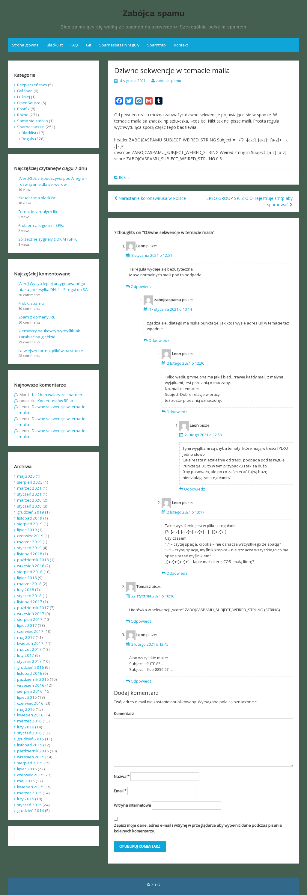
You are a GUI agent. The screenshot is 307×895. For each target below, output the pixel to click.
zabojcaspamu (168, 80)
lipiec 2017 (27, 625)
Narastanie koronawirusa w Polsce (152, 198)
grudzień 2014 (30, 810)
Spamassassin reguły (119, 45)
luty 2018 (25, 589)
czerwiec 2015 (30, 775)
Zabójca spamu (153, 13)
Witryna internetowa (132, 805)
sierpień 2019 (30, 523)
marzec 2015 (29, 793)
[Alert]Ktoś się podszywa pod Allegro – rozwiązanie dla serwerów (52, 181)
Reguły (28, 138)
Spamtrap (156, 45)
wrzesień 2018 (30, 565)
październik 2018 (33, 559)
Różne (124, 177)
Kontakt (181, 45)
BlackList (55, 45)
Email (120, 790)
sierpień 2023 (30, 482)
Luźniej (23, 96)
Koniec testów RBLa (55, 400)
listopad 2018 (29, 553)
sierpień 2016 (30, 691)
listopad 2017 (29, 601)
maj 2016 (26, 709)
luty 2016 (25, 727)
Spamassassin (31, 126)
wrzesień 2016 (30, 685)
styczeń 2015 (29, 805)
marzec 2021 (29, 488)
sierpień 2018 (30, 571)
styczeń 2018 (29, 595)
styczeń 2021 (29, 494)
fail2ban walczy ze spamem (58, 394)
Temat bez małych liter (39, 211)
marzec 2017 (29, 649)
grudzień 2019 (30, 512)
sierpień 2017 (30, 619)
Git (88, 45)
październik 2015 (33, 751)
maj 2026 (26, 476)
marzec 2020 (29, 500)
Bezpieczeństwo (32, 84)
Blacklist (29, 132)
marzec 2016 (29, 721)
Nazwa (122, 776)
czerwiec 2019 (30, 535)
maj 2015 (26, 781)
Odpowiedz (141, 286)
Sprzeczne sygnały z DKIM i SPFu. (48, 239)
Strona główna (25, 45)
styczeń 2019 (29, 547)
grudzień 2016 (30, 667)
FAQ (74, 45)
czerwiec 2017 (30, 631)
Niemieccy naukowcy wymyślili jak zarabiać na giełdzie (49, 333)
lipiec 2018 (27, 577)
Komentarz (124, 713)
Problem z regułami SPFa (41, 225)
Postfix (23, 108)
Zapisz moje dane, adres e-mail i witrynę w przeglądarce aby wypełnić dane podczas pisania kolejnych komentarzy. (198, 828)
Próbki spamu (31, 303)
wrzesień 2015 (30, 757)
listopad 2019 (29, 518)
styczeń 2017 (29, 661)
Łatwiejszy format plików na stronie (50, 350)
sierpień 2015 (30, 763)
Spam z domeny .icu (36, 317)
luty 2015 (25, 799)
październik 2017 (33, 607)
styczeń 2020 (29, 506)
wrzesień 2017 (30, 613)
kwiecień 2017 (30, 643)
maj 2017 (26, 637)
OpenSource (28, 102)
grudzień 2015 (30, 739)
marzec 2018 (29, 583)
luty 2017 (25, 655)
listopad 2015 (29, 745)
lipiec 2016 (27, 697)
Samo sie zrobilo (32, 120)
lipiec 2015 (27, 769)
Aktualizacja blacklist (36, 197)
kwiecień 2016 (30, 715)
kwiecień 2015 (30, 787)
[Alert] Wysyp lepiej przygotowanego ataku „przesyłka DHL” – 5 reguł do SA (53, 286)
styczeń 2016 (29, 733)
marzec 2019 (29, 541)
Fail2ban (25, 90)
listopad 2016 (29, 673)
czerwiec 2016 (30, 703)
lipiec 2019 (27, 529)
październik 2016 (33, 679)
